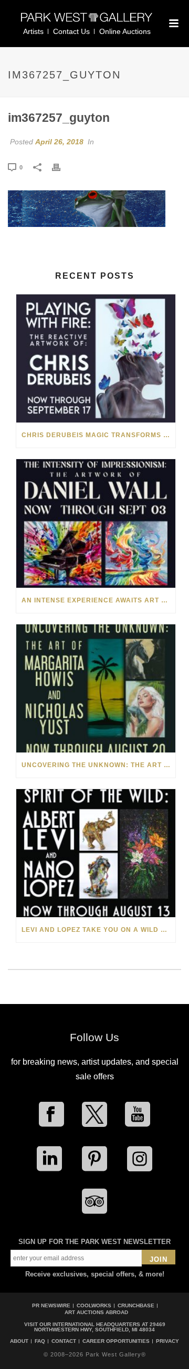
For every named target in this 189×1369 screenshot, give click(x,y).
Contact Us (71, 31)
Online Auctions (125, 31)
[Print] (61, 166)
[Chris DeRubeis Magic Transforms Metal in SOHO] (95, 358)
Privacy (167, 1341)
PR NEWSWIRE (51, 1305)
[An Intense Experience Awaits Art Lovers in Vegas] (95, 523)
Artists (33, 31)
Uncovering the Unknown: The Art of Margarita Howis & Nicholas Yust (98, 765)
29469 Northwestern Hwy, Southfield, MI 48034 (99, 1326)
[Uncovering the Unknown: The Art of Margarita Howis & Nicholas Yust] (95, 688)
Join (158, 1259)
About (19, 1341)
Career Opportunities (116, 1341)
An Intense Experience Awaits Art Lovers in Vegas (98, 600)
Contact (63, 1341)
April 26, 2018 (59, 142)
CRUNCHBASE (136, 1305)
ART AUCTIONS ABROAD (96, 1312)
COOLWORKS (94, 1305)
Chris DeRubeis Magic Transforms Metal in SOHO (98, 435)
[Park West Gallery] (86, 21)
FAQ (40, 1341)
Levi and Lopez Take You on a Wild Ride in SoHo (98, 929)
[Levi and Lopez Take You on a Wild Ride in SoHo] (95, 853)
